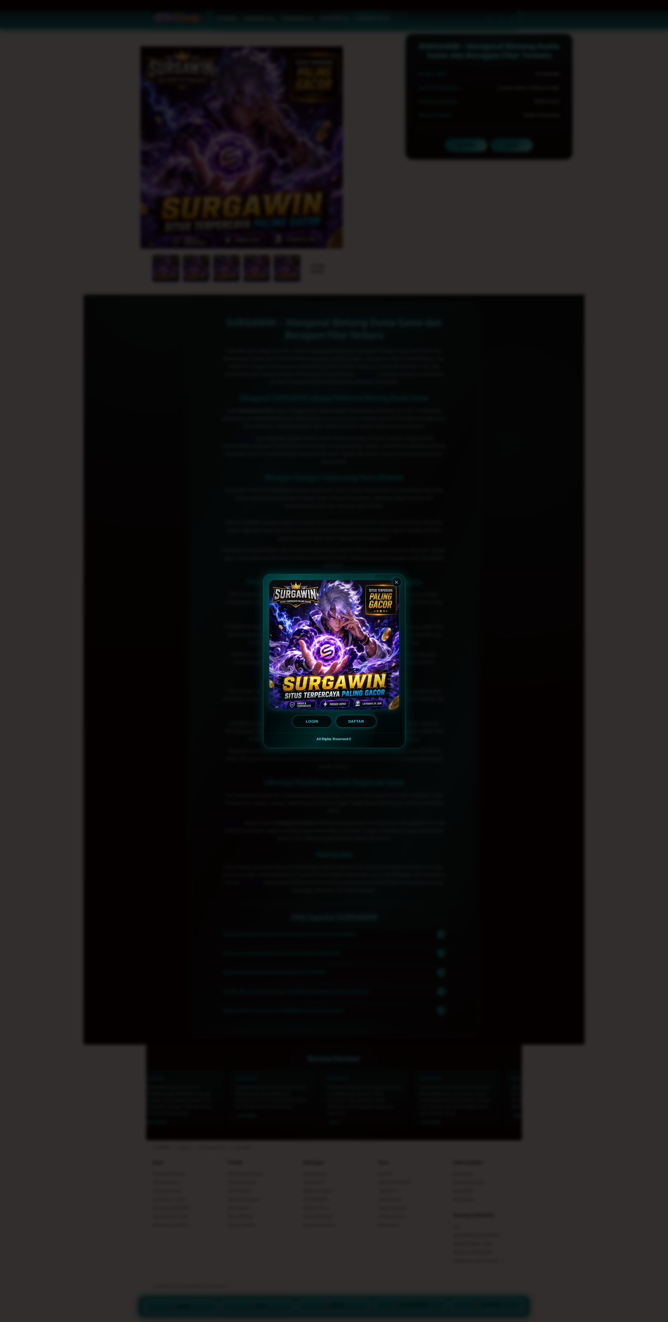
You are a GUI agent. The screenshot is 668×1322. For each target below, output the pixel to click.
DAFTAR (356, 721)
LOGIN (312, 721)
